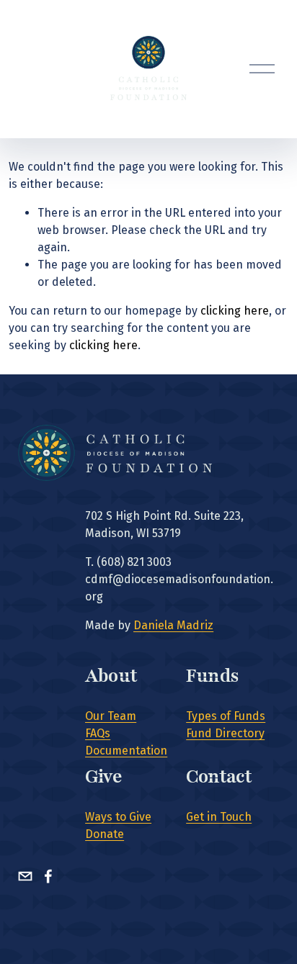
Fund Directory (225, 733)
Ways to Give (118, 817)
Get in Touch (219, 817)
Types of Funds (225, 716)
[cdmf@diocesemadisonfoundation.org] (25, 876)
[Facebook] (48, 876)
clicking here (234, 310)
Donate (104, 834)
